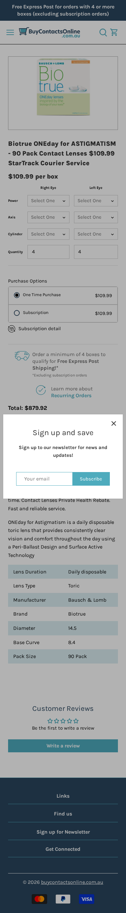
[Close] (114, 423)
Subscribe (91, 479)
